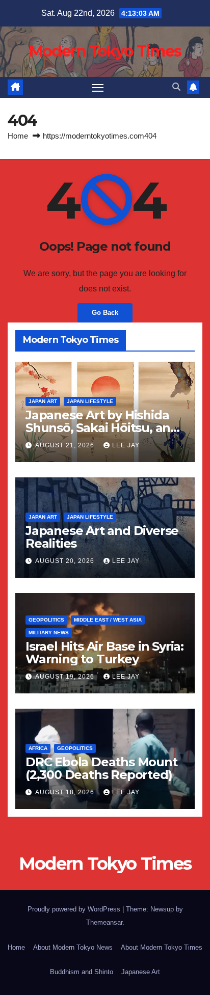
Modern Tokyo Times (105, 51)
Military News (49, 632)
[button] (176, 87)
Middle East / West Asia (108, 620)
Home (18, 135)
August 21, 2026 (65, 445)
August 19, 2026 (65, 676)
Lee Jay (126, 445)
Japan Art (43, 401)
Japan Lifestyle (90, 401)
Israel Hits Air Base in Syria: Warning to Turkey (104, 652)
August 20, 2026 (65, 560)
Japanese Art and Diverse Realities (101, 537)
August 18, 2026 (65, 792)
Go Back (105, 312)
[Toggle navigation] (98, 87)
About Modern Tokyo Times (161, 947)
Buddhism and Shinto (81, 972)
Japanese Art (140, 972)
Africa (38, 748)
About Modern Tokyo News (73, 947)
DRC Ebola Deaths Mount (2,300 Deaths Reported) (101, 768)
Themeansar (104, 922)
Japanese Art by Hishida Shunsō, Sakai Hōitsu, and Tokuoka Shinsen (101, 428)
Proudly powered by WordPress (75, 909)
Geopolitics (46, 620)
